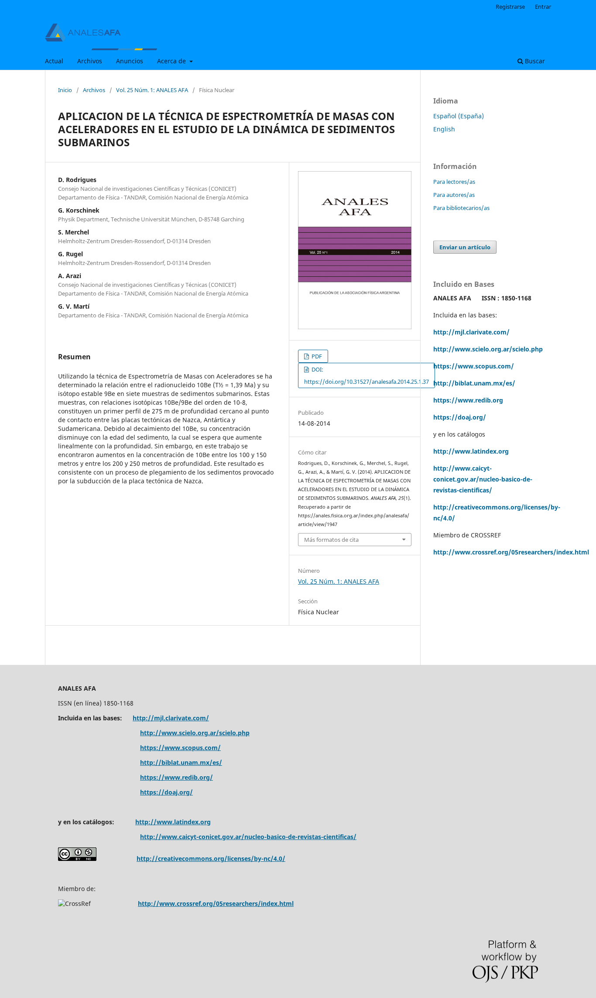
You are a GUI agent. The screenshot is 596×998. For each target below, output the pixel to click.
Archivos (89, 61)
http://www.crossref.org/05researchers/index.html (511, 552)
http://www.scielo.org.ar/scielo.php (488, 349)
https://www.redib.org (468, 400)
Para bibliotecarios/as (461, 208)
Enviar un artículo (464, 247)
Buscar (534, 61)
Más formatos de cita (331, 540)
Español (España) (458, 116)
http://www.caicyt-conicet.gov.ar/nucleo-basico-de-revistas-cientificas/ (482, 479)
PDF (316, 356)
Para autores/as (454, 195)
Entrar (543, 6)
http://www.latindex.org (471, 451)
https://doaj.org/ (459, 417)
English (444, 129)
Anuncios (129, 61)
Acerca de (172, 61)
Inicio (65, 90)
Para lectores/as (454, 182)
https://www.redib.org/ (176, 777)
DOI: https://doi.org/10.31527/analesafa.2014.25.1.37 (366, 375)
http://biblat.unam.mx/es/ (474, 383)
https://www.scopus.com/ (180, 747)
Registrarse (510, 6)
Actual (54, 61)
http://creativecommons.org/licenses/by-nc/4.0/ (211, 858)
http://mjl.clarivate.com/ (471, 332)
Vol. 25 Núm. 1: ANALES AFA (152, 90)
